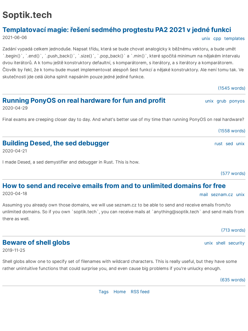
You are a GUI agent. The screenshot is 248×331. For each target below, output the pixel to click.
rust (219, 143)
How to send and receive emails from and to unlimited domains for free (114, 186)
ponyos (237, 100)
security (236, 242)
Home (120, 291)
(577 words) (233, 173)
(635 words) (233, 279)
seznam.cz (222, 194)
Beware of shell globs (36, 242)
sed (229, 143)
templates (234, 38)
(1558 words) (232, 130)
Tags (103, 291)
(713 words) (233, 230)
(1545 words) (232, 88)
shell (220, 242)
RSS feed (140, 291)
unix (206, 38)
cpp (217, 38)
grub (221, 100)
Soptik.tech (27, 14)
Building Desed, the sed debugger (55, 143)
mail (204, 194)
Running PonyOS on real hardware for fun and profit (83, 100)
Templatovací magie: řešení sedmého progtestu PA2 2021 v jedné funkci (116, 30)
